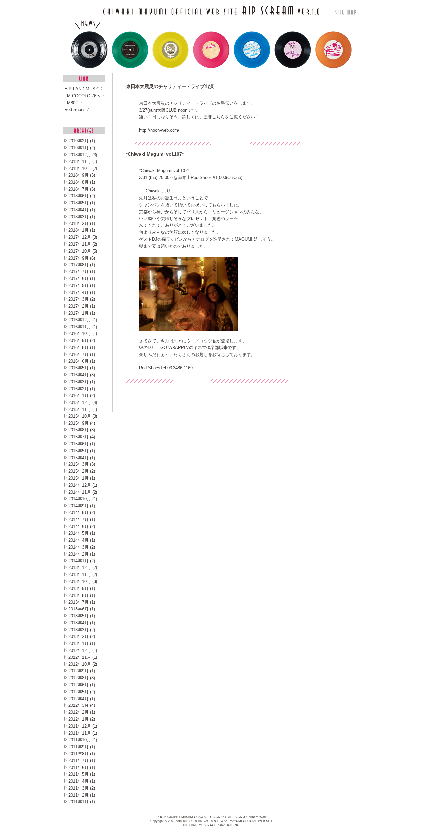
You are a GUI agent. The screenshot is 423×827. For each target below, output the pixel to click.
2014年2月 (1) (81, 554)
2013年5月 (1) (81, 615)
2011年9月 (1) (81, 746)
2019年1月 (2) (81, 147)
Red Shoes (149, 367)
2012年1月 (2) (81, 719)
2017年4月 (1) (81, 292)
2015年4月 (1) (81, 457)
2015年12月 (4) (82, 402)
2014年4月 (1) (81, 540)
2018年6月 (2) (81, 195)
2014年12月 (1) (82, 485)
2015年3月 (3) (81, 464)
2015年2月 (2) (81, 471)
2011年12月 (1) (82, 726)
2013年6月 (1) (81, 609)
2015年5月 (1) (81, 450)
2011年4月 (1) (81, 781)
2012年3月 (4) (81, 705)
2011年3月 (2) (81, 788)
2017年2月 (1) (81, 306)
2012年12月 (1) (82, 650)
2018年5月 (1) (81, 202)
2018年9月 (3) (81, 175)
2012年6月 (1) (81, 684)
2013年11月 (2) (82, 574)
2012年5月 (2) (81, 691)
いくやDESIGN (231, 817)
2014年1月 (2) (81, 561)
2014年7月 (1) (81, 519)
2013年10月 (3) (82, 581)
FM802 (71, 102)
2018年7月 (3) (81, 189)
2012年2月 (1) (81, 712)
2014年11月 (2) (82, 492)
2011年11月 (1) (82, 733)
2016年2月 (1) (81, 388)
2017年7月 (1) (81, 271)
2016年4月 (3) (81, 374)
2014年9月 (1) (81, 505)
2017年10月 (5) (82, 251)
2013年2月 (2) (81, 636)
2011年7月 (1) (81, 760)
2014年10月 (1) (82, 498)
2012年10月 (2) (82, 664)
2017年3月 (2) (81, 299)
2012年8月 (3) (81, 677)
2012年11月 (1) (82, 657)
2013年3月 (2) (81, 629)
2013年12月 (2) (82, 567)
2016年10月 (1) (82, 333)
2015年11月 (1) (82, 409)
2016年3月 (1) (81, 381)
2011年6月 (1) (81, 767)
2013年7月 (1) (81, 602)
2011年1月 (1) (81, 801)
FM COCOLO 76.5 (82, 95)
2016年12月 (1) (82, 319)
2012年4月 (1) (81, 698)
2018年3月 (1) (81, 216)
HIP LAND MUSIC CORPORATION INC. (211, 825)
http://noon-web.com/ (159, 130)
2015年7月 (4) (81, 436)
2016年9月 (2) (81, 340)
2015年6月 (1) (81, 443)
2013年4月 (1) (81, 622)
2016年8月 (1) (81, 347)
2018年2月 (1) (81, 223)
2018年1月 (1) (81, 230)
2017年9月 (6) (81, 258)
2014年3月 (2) (81, 547)
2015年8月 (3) (81, 429)
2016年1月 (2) (81, 395)
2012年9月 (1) (81, 670)
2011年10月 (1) (82, 739)
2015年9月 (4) (81, 423)
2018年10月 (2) (82, 168)
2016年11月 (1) (82, 326)
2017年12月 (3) (82, 237)
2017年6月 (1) (81, 278)
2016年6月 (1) (81, 361)
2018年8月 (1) (81, 182)
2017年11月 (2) (82, 244)
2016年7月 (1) (81, 354)
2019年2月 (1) (81, 140)
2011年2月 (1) (81, 795)
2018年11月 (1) (82, 161)
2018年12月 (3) (82, 154)
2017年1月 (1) (81, 313)
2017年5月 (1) (81, 285)
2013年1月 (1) (81, 643)
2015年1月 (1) (81, 478)
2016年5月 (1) (81, 367)
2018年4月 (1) (81, 209)
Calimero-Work (256, 817)
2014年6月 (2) (81, 526)
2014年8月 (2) (81, 512)
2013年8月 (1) (81, 595)
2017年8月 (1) (81, 264)
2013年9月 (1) (81, 588)
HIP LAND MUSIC (81, 88)
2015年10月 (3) (82, 416)
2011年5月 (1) (81, 774)
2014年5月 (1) (81, 533)
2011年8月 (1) (81, 753)
